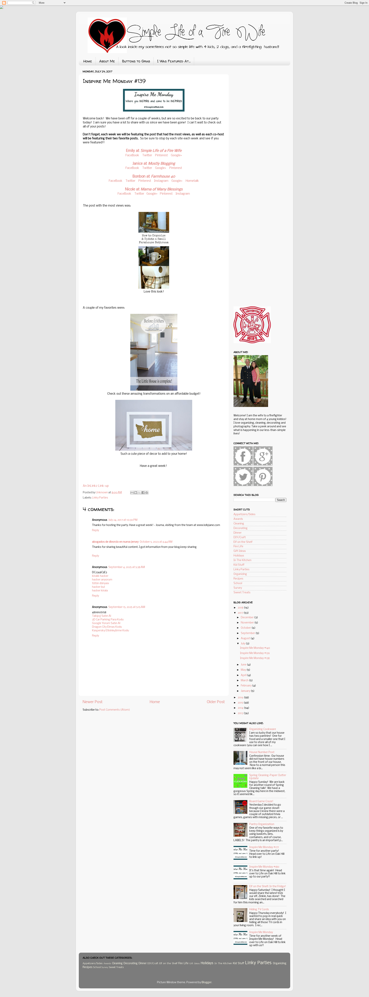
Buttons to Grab (136, 61)
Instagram (161, 181)
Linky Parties (100, 497)
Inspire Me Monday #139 (255, 653)
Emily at (154, 151)
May (244, 670)
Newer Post (93, 702)
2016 (241, 697)
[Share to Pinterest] (147, 492)
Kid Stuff (239, 565)
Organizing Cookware (262, 729)
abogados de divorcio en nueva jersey (115, 542)
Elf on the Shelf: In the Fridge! (267, 886)
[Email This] (132, 492)
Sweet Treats (242, 592)
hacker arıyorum (102, 579)
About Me (107, 61)
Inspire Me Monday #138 (255, 658)
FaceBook (132, 155)
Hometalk (192, 181)
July (243, 643)
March (245, 680)
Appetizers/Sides (244, 514)
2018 (241, 607)
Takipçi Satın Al (101, 616)
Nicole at (154, 189)
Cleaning (239, 523)
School (238, 583)
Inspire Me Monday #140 (255, 648)
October (246, 628)
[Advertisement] (262, 98)
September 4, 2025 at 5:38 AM (126, 567)
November (247, 622)
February (246, 685)
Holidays (239, 555)
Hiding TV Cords (259, 909)
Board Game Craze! (261, 801)
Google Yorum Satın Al (106, 623)
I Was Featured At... (173, 61)
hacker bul (98, 587)
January (246, 691)
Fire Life (238, 546)
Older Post (216, 702)
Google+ (176, 155)
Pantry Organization (261, 824)
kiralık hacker (100, 576)
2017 (241, 613)
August (246, 638)
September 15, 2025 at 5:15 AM (126, 607)
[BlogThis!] (136, 492)
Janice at (154, 164)
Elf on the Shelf (243, 542)
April (244, 675)
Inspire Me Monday (261, 932)
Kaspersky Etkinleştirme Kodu (110, 630)
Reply (95, 530)
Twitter (147, 155)
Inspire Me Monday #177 (264, 847)
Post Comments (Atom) (114, 709)
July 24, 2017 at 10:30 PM (122, 520)
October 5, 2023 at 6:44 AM (156, 542)
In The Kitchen (242, 560)
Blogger (207, 982)
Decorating (241, 528)
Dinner (238, 533)
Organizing (240, 574)
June (244, 664)
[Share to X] (139, 492)
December (247, 617)
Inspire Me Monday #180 (264, 867)
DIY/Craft (240, 537)
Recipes (238, 578)
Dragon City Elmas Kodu (107, 627)
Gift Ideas (240, 551)
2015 (241, 702)
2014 (241, 708)
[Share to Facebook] (143, 492)
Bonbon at (154, 177)
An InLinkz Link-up (96, 486)
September (248, 633)
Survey (238, 588)
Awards (238, 519)
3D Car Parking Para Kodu (108, 619)
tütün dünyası (100, 583)
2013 (241, 713)
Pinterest (162, 155)
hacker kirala (100, 590)
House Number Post (261, 752)
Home (87, 61)
